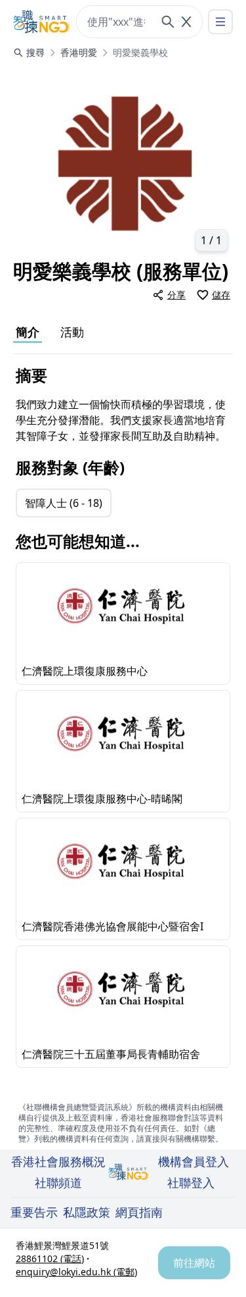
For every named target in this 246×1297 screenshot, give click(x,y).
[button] (123, 162)
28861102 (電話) (50, 1258)
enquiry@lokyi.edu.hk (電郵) (76, 1271)
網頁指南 (139, 1212)
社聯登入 (191, 1182)
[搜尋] (168, 22)
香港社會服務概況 (58, 1161)
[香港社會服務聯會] (42, 22)
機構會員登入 (193, 1161)
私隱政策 (86, 1212)
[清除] (186, 22)
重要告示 (34, 1212)
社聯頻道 (58, 1182)
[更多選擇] (220, 21)
